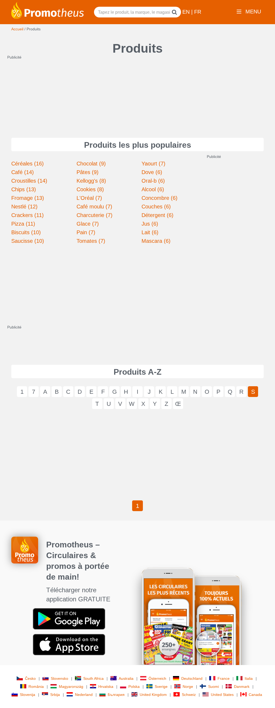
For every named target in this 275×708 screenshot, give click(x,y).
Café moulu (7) (94, 206)
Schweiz (189, 694)
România (36, 686)
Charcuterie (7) (95, 215)
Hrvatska (105, 686)
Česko (30, 678)
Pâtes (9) (88, 172)
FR (197, 12)
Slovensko (59, 678)
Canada (255, 694)
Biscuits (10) (26, 232)
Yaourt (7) (153, 164)
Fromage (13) (27, 198)
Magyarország (71, 686)
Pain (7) (86, 232)
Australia (126, 678)
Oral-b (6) (153, 181)
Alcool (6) (153, 189)
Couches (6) (156, 206)
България (116, 694)
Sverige (161, 686)
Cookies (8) (90, 189)
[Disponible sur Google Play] (69, 618)
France (224, 678)
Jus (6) (150, 224)
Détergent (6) (157, 215)
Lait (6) (150, 232)
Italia (249, 678)
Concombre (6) (160, 198)
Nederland (84, 694)
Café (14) (22, 172)
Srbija (55, 694)
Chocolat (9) (91, 164)
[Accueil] (47, 10)
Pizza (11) (23, 224)
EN (186, 12)
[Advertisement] (137, 93)
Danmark (241, 686)
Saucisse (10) (27, 241)
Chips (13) (23, 189)
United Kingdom (153, 694)
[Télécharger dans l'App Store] (69, 644)
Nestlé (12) (24, 206)
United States (222, 694)
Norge (188, 686)
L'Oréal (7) (89, 198)
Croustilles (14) (29, 181)
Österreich (157, 678)
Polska (134, 686)
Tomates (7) (91, 241)
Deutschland (191, 678)
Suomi (213, 686)
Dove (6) (152, 172)
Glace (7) (88, 224)
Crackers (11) (27, 215)
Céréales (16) (27, 164)
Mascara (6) (156, 241)
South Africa (93, 678)
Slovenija (27, 694)
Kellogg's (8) (91, 181)
